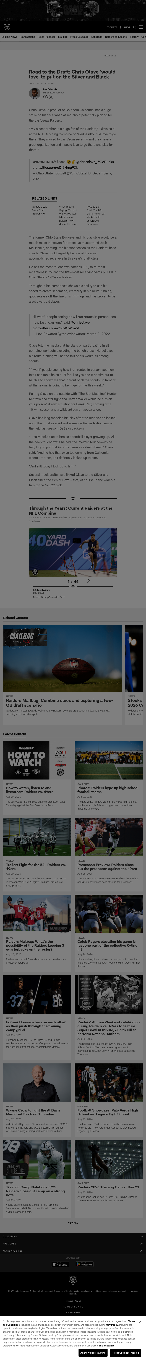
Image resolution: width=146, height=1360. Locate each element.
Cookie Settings (105, 1345)
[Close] (140, 1322)
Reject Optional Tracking (125, 1352)
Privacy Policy (110, 1324)
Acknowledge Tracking (93, 1352)
